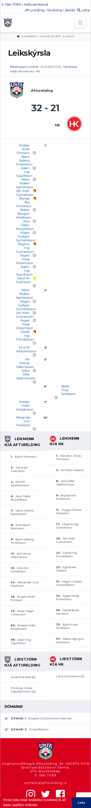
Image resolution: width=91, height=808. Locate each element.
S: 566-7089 (11, 5)
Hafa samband (36, 5)
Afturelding (34, 10)
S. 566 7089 (46, 775)
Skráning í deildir (61, 10)
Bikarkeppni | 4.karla (24, 66)
